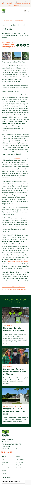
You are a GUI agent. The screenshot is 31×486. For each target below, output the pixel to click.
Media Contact (20, 468)
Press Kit (18, 465)
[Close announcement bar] (29, 3)
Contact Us (5, 473)
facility (17, 158)
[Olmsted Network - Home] (5, 11)
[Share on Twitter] (21, 45)
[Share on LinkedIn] (24, 45)
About (3, 459)
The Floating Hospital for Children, (18, 261)
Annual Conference (7, 3)
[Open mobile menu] (28, 10)
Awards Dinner (17, 5)
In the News (19, 462)
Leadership (5, 462)
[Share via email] (28, 45)
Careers (4, 465)
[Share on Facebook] (17, 45)
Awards (4, 471)
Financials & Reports (8, 468)
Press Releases (20, 459)
